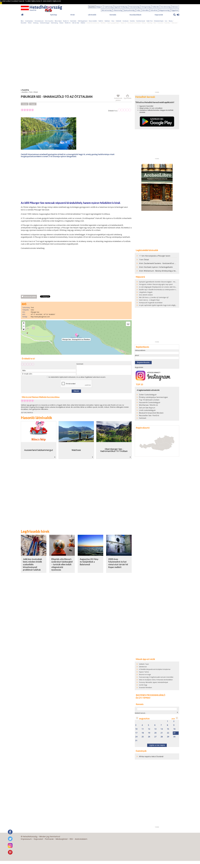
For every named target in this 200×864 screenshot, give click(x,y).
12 (149, 729)
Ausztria (92, 7)
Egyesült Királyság (121, 7)
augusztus (144, 718)
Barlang (150, 23)
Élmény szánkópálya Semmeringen (153, 397)
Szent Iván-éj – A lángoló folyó (149, 300)
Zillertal (83, 23)
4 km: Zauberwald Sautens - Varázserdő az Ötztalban (161, 263)
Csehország (108, 7)
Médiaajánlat (62, 839)
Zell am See (75, 23)
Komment (79, 364)
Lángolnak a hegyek (145, 292)
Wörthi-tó (67, 23)
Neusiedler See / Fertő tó (149, 415)
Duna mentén (93, 21)
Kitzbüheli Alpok (158, 21)
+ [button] (23, 323)
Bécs (22, 21)
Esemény (167, 23)
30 (174, 737)
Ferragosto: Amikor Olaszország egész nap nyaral (155, 284)
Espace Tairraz (144, 672)
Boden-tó (66, 21)
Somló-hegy (143, 685)
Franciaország (134, 7)
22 (168, 733)
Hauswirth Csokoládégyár (149, 402)
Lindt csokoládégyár (147, 410)
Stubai (61, 23)
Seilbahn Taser (144, 664)
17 (136, 733)
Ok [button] (1, 3)
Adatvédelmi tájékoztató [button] (52, 1)
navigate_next (177, 712)
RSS (71, 839)
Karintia (132, 21)
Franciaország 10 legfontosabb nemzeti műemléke (156, 677)
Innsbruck (125, 21)
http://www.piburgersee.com (40, 317)
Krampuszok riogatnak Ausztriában (150, 303)
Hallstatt (118, 21)
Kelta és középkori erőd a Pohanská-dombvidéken (156, 680)
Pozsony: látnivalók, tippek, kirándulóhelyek (153, 682)
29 (168, 737)
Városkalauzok (39, 21)
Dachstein (73, 21)
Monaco (175, 7)
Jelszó (137, 355)
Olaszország (117, 10)
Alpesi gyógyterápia (113, 23)
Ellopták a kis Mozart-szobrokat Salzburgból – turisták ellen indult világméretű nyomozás (62, 564)
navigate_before (137, 718)
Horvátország (165, 7)
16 (174, 729)
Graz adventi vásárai (146, 295)
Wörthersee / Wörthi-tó (148, 405)
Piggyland (174, 10)
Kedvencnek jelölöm (30, 296)
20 (155, 733)
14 (162, 729)
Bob (155, 23)
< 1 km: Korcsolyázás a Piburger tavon (154, 256)
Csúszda (160, 23)
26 (149, 737)
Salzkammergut (44, 23)
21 (162, 733)
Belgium (99, 7)
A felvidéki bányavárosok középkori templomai (154, 669)
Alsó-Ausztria (49, 21)
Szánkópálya (29, 21)
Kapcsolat (159, 15)
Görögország (146, 7)
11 (143, 729)
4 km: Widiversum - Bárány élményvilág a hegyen (159, 271)
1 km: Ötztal (144, 259)
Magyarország (164, 10)
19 (149, 733)
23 (174, 733)
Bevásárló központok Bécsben (151, 413)
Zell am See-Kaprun (147, 408)
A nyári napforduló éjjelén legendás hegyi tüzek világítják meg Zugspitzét (163, 305)
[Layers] (128, 324)
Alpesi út (123, 23)
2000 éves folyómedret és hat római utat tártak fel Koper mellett (118, 563)
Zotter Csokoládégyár (148, 395)
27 (155, 737)
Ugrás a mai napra (157, 745)
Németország (106, 10)
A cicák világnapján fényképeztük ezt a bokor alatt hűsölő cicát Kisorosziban (164, 287)
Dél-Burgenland (82, 21)
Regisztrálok (139, 367)
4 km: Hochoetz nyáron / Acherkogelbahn (156, 267)
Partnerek (49, 839)
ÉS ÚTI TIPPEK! (143, 698)
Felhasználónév (140, 350)
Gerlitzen (107, 21)
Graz (112, 21)
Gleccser (174, 23)
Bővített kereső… (140, 713)
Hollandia (155, 7)
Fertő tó (101, 21)
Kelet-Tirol (149, 21)
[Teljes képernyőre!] (23, 329)
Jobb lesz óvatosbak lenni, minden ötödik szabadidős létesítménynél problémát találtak (32, 564)
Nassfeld (23, 23)
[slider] (124, 110)
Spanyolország (129, 10)
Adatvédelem (81, 839)
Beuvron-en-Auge (145, 674)
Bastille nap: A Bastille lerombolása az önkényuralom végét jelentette (162, 290)
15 (168, 729)
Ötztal (29, 23)
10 (136, 729)
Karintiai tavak (140, 21)
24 (136, 737)
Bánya (144, 23)
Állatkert (103, 23)
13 (155, 729)
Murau (171, 21)
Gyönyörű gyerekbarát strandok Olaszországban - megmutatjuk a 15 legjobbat (165, 282)
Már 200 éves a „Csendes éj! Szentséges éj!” (154, 297)
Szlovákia (145, 10)
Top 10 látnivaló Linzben (149, 400)
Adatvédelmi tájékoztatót (59, 377)
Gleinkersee (143, 667)
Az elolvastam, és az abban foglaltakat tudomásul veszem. (77, 377)
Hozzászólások (135, 15)
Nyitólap (53, 15)
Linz (166, 21)
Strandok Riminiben (145, 687)
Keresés (113, 15)
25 (143, 737)
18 (143, 733)
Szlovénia (154, 10)
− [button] (23, 326)
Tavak (33, 104)
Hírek (72, 15)
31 (136, 740)
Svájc (138, 10)
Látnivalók (92, 15)
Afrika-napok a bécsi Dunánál (151, 756)
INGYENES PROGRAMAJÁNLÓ (150, 695)
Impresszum (26, 839)
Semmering (54, 23)
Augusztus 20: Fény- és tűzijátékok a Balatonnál (89, 562)
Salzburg (35, 23)
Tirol (30, 92)
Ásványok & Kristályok (134, 23)
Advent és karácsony (93, 23)
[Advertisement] (76, 180)
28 (162, 737)
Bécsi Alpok (58, 21)
